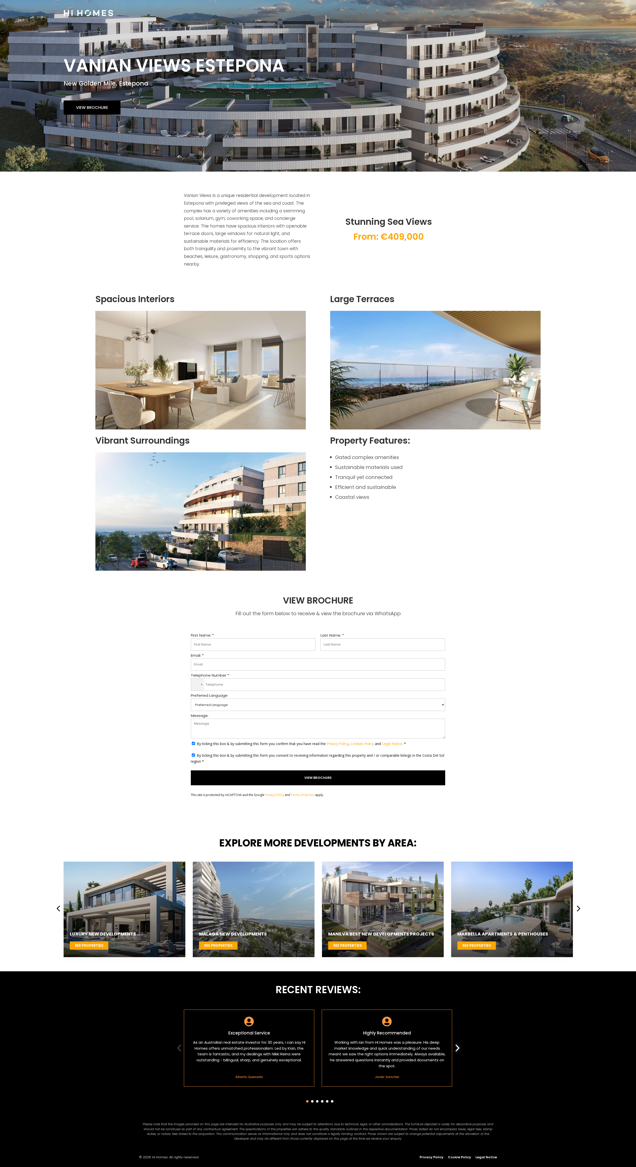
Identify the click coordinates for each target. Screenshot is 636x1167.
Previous (59, 909)
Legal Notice (392, 743)
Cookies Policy (362, 743)
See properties (89, 945)
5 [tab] (327, 1101)
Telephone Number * (210, 675)
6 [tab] (332, 1101)
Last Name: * (332, 635)
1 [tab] (307, 1101)
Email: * (197, 655)
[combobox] (197, 685)
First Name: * (202, 635)
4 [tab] (322, 1101)
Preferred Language (209, 695)
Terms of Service (302, 795)
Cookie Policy (459, 1157)
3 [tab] (317, 1101)
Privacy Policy (338, 743)
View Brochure (92, 107)
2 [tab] (312, 1101)
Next (576, 909)
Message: (199, 715)
